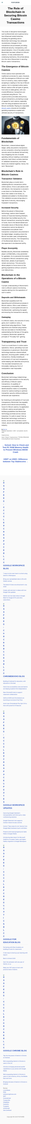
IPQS (4, 1092)
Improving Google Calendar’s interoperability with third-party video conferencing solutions (14, 815)
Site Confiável (7, 1110)
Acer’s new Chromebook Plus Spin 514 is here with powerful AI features (15, 704)
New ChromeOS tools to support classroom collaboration (12, 693)
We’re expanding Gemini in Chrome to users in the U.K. (14, 1062)
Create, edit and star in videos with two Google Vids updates (14, 591)
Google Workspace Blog (14, 567)
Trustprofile (6, 1100)
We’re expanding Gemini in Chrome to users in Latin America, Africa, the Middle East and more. (15, 1076)
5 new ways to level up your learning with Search (15, 954)
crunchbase (6, 1090)
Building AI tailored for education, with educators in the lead (14, 682)
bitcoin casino (6, 108)
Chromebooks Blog (14, 676)
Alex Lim (5, 429)
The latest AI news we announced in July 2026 (15, 585)
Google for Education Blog (11, 940)
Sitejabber (6, 1102)
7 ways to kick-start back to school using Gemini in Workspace (15, 574)
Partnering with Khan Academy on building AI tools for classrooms (13, 948)
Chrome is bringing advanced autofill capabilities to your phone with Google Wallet (14, 1068)
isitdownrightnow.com (9, 1094)
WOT (4, 1096)
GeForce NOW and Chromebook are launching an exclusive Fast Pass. (13, 699)
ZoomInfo (6, 1104)
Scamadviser (7, 1098)
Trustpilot (6, 1106)
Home (3, 437)
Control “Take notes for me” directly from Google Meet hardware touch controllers (15, 827)
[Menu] (2, 2)
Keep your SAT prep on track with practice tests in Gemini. (13, 968)
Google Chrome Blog (15, 1051)
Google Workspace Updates (14, 806)
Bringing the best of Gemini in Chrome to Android (15, 1083)
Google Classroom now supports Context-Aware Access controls (12, 821)
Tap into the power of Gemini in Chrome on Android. (14, 1056)
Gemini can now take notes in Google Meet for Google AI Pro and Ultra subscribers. (14, 598)
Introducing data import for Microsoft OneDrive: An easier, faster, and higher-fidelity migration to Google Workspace (14, 839)
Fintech (7, 437)
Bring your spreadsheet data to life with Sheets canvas (14, 580)
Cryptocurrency (5, 435)
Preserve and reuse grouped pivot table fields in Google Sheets (15, 833)
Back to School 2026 (9, 958)
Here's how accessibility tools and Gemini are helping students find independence (15, 688)
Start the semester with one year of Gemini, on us (13, 963)
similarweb (6, 1108)
